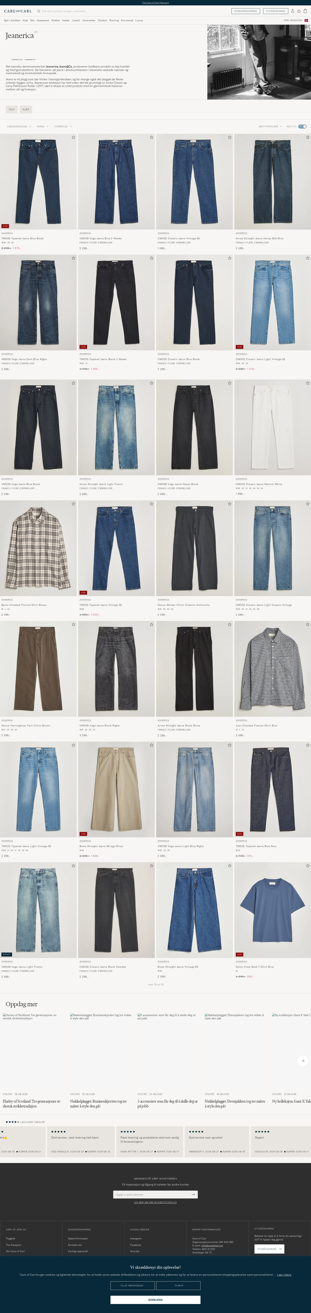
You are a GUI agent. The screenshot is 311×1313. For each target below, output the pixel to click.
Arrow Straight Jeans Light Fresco (101, 484)
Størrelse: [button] (61, 126)
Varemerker (88, 20)
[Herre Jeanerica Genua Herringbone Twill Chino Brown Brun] (38, 669)
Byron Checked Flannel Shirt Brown (24, 604)
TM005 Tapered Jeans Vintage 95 (101, 604)
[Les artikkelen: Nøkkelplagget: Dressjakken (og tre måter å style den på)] (235, 1060)
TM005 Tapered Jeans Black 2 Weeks (103, 359)
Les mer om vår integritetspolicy (155, 1202)
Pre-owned (127, 20)
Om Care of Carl (15, 1251)
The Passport (13, 1245)
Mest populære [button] (268, 126)
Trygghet (10, 1238)
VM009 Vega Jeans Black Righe (100, 725)
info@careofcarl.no (212, 1245)
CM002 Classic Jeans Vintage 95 (179, 238)
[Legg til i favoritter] (73, 138)
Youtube (134, 1251)
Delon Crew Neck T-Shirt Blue (255, 966)
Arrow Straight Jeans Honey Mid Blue (259, 238)
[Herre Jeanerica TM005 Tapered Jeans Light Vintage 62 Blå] (38, 789)
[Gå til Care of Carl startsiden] (18, 11)
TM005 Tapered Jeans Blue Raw (256, 846)
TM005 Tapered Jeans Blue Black (22, 238)
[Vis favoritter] (299, 11)
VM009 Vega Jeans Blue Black (20, 484)
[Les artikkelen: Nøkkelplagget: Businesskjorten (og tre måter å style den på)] (101, 1060)
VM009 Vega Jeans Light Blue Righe (181, 846)
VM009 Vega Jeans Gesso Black (178, 484)
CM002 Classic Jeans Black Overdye (103, 966)
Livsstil (76, 20)
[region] (155, 1141)
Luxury (139, 20)
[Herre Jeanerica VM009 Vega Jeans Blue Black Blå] (38, 427)
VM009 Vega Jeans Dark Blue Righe (24, 359)
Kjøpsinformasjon (78, 1238)
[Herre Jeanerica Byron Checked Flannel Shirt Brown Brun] (38, 548)
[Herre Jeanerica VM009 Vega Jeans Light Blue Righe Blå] (194, 789)
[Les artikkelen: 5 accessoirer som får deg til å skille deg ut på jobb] (168, 1060)
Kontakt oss (75, 1245)
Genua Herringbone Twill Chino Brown (25, 725)
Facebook (135, 1245)
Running (114, 20)
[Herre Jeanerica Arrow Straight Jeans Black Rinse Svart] (194, 669)
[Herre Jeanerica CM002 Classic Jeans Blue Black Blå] (194, 302)
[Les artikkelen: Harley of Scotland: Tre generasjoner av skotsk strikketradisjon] (33, 1060)
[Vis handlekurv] (305, 11)
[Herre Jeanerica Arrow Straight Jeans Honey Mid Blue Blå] (272, 182)
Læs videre (284, 1274)
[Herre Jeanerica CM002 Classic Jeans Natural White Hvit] (272, 427)
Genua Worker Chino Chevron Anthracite (184, 604)
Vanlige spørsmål (78, 1251)
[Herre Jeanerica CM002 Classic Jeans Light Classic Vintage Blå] (272, 548)
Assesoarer (43, 20)
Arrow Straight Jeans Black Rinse (179, 725)
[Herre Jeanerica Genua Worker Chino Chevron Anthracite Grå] (194, 548)
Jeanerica (7, 233)
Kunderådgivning (246, 11)
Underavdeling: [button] (17, 126)
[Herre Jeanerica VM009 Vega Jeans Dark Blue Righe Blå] (38, 302)
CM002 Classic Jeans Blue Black (179, 359)
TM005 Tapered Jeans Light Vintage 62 (26, 846)
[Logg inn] (292, 11)
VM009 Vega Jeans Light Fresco (21, 966)
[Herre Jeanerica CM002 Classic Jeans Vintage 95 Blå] (194, 182)
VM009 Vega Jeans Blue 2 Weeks (101, 238)
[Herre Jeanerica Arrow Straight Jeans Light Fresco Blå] (116, 427)
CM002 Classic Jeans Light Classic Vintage (264, 604)
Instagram (136, 1238)
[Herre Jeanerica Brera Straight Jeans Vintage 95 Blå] (194, 910)
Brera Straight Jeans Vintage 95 (178, 966)
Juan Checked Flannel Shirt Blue (256, 725)
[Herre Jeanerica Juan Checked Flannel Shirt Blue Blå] (272, 669)
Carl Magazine (293, 20)
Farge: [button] (41, 126)
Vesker (66, 20)
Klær (25, 20)
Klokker (55, 20)
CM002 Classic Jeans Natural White (259, 484)
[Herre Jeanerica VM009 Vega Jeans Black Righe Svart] (116, 669)
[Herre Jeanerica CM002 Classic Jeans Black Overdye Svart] (116, 910)
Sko (32, 20)
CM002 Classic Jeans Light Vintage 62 (260, 359)
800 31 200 (208, 1249)
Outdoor (102, 20)
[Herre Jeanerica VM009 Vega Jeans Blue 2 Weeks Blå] (116, 182)
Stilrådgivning (275, 11)
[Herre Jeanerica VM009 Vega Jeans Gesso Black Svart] (194, 427)
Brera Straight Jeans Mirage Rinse (101, 846)
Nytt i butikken (12, 20)
